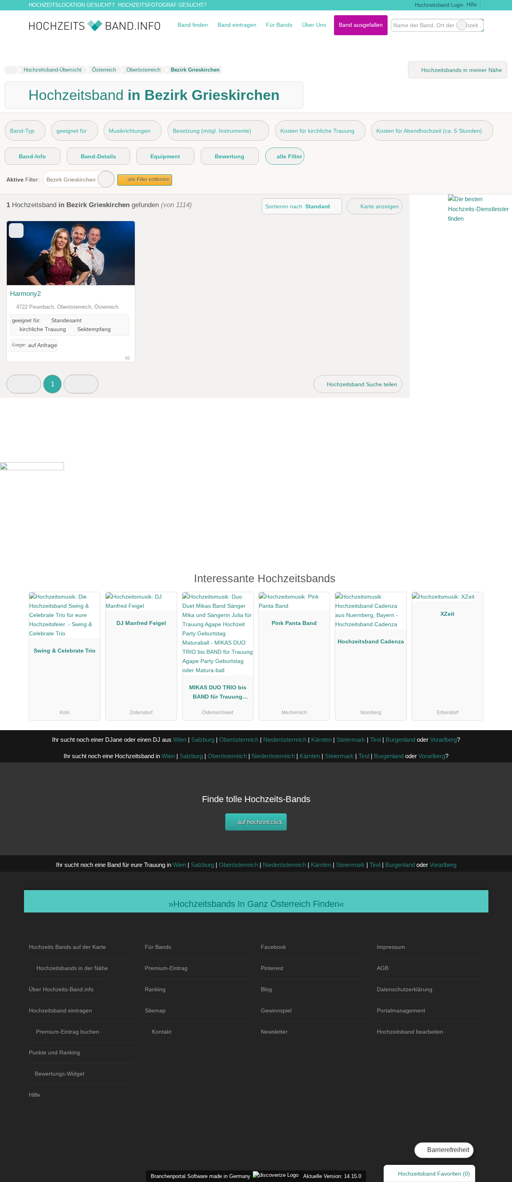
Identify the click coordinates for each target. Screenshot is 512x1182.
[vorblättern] (115, 253)
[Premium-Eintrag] (472, 582)
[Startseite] (10, 70)
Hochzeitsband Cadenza (371, 641)
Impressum (391, 947)
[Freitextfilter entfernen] (461, 25)
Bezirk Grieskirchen (71, 179)
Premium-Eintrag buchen (67, 1031)
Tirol (375, 739)
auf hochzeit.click (259, 822)
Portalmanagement (401, 1010)
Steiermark (350, 739)
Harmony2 (25, 293)
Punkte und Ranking (54, 1052)
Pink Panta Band (294, 623)
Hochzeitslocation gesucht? (71, 5)
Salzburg (202, 739)
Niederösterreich (284, 739)
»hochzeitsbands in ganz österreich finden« (256, 904)
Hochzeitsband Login (438, 5)
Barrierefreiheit (447, 1149)
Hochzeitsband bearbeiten (410, 1031)
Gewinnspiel (276, 1010)
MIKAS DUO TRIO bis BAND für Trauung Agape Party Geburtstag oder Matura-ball (217, 693)
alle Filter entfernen (148, 179)
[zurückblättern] (27, 253)
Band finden (193, 25)
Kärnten (321, 739)
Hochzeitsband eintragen (60, 1010)
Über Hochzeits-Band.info (61, 989)
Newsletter (274, 1031)
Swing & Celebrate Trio (65, 650)
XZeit (447, 614)
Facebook (273, 947)
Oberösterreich (238, 739)
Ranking (155, 989)
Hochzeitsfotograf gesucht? (162, 5)
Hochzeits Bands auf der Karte (67, 947)
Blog (266, 989)
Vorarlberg (443, 739)
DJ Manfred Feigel (141, 623)
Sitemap (155, 1010)
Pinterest (272, 968)
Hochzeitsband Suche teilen (361, 384)
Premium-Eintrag (166, 968)
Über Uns (314, 25)
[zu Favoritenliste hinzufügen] (16, 230)
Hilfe (471, 5)
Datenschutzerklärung (404, 989)
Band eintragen (237, 25)
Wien (179, 739)
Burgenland (400, 739)
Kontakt (161, 1031)
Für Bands (279, 25)
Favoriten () (434, 1173)
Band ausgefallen (361, 25)
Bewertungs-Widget (59, 1073)
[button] (23, 384)
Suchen (477, 25)
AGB (382, 968)
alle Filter (288, 156)
